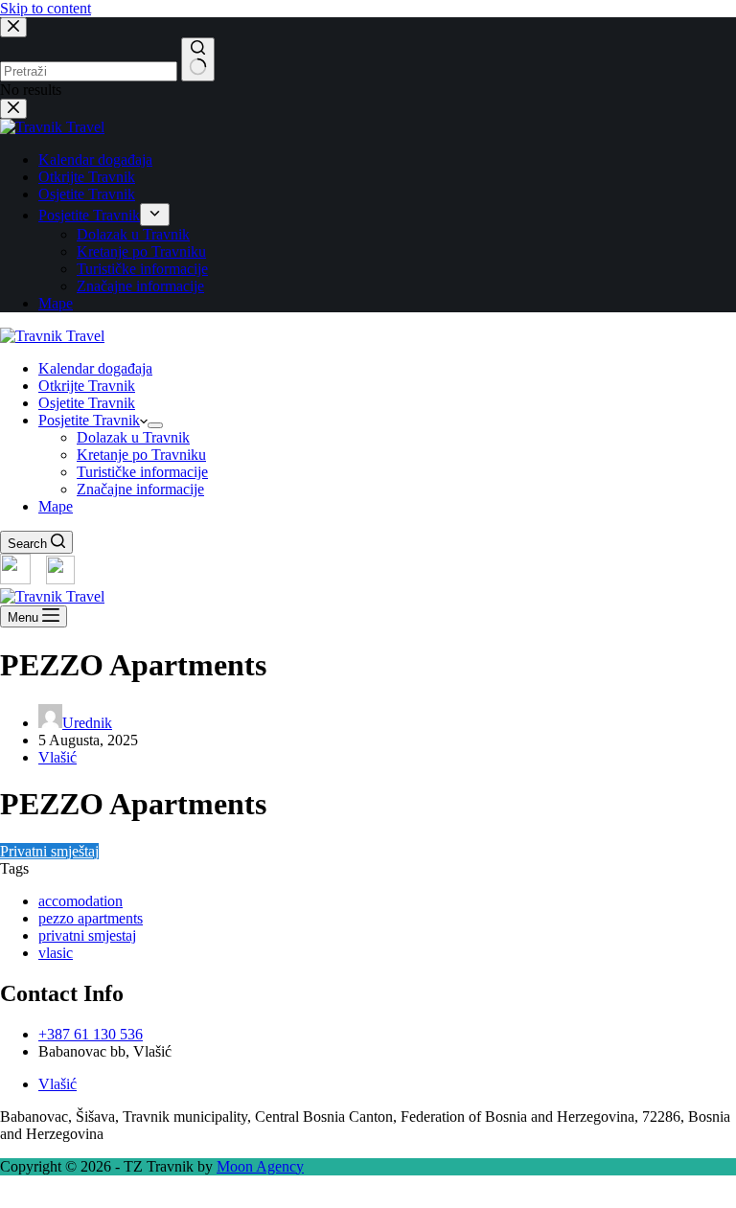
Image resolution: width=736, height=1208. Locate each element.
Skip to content (45, 8)
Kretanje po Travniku (141, 454)
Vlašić (57, 757)
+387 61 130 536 (90, 1034)
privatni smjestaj (87, 935)
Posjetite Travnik (89, 420)
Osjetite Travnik (86, 403)
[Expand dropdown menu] (155, 425)
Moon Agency (260, 1166)
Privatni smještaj (49, 851)
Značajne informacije (140, 489)
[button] (368, 1199)
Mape (55, 506)
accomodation (80, 901)
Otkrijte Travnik (86, 385)
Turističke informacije (142, 472)
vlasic (55, 953)
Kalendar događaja (95, 368)
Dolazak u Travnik (133, 437)
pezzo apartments (90, 918)
